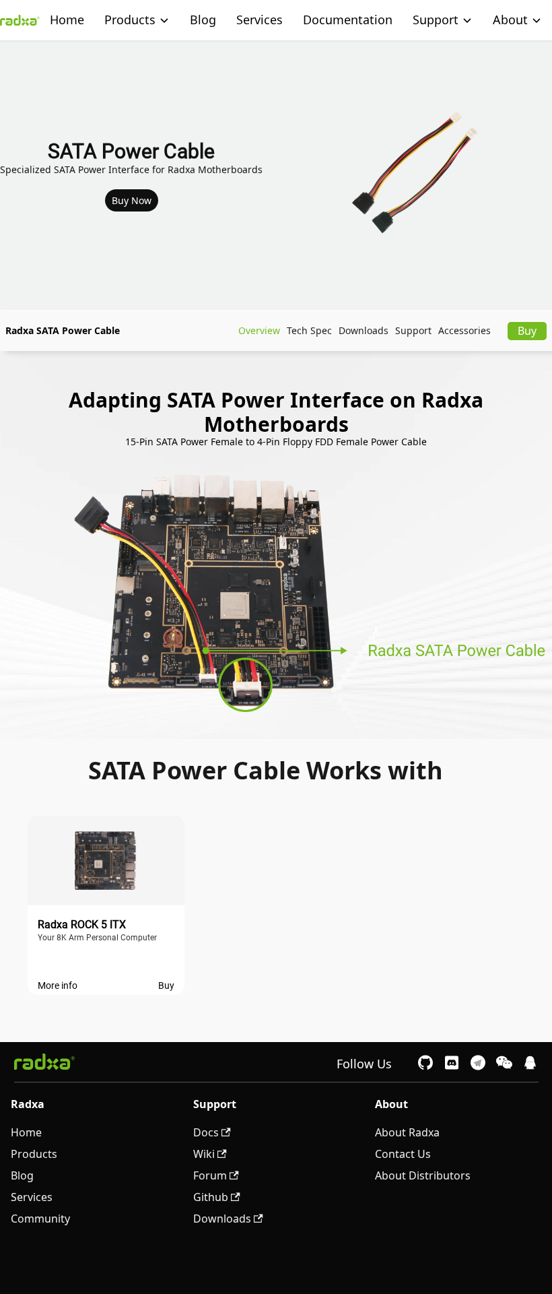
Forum (210, 1175)
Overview (259, 330)
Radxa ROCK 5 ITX (82, 924)
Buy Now (131, 200)
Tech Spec (309, 330)
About (510, 19)
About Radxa (407, 1132)
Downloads (363, 330)
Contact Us (403, 1153)
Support (413, 330)
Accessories (464, 330)
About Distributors (423, 1175)
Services (259, 19)
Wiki (204, 1153)
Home (67, 19)
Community (40, 1218)
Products (130, 19)
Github (210, 1197)
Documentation (347, 19)
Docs (206, 1132)
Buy (527, 330)
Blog (203, 19)
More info (57, 985)
